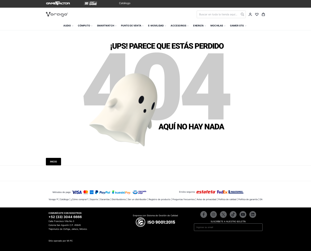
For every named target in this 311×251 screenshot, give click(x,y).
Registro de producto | (160, 199)
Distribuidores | (119, 199)
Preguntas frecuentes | (184, 199)
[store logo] (57, 14)
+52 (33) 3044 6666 (65, 217)
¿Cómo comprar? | (80, 199)
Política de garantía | (248, 199)
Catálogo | (65, 199)
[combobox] (221, 14)
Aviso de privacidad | (207, 199)
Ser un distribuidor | (138, 199)
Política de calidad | (228, 199)
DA (261, 199)
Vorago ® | (54, 199)
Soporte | (94, 199)
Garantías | (105, 199)
